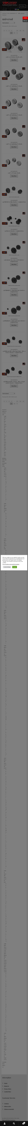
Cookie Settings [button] (7, 567)
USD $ (25, 18)
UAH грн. (25, 20)
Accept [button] (14, 567)
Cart (21, 1122)
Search (14, 1123)
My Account (4, 1123)
